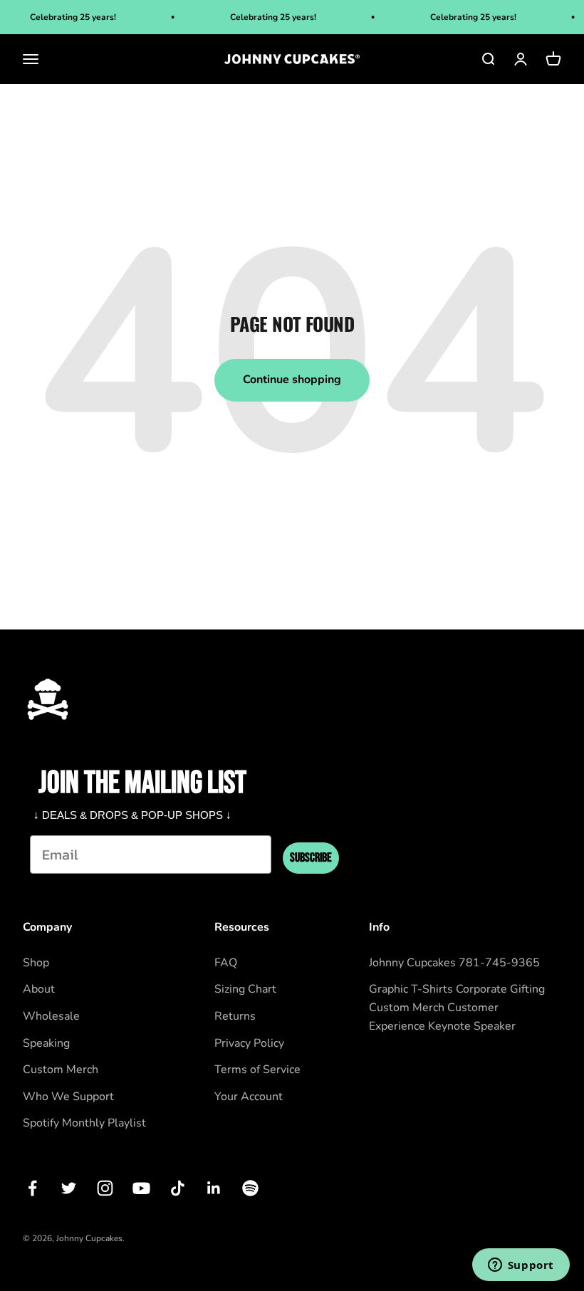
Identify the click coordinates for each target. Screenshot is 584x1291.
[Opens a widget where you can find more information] (520, 1266)
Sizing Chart (245, 989)
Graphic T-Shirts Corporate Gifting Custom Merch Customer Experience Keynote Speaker (457, 1007)
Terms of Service (257, 1069)
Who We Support (68, 1096)
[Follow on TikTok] (177, 1188)
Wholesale (51, 1016)
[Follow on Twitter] (68, 1188)
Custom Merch (60, 1069)
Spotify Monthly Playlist (84, 1123)
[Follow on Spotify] (250, 1188)
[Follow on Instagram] (105, 1188)
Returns (235, 1016)
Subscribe (311, 857)
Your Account (248, 1096)
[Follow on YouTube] (141, 1188)
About (39, 989)
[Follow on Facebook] (32, 1188)
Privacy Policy (249, 1043)
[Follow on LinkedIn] (214, 1188)
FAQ (225, 963)
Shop (36, 963)
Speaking (46, 1043)
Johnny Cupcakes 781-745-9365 (454, 963)
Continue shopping (292, 379)
